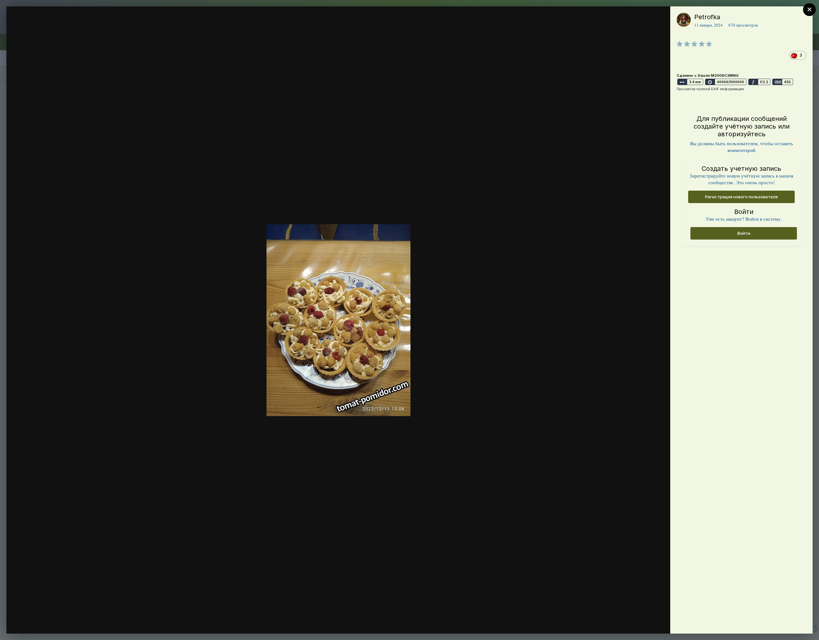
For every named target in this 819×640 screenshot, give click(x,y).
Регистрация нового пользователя (741, 196)
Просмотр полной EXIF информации (710, 89)
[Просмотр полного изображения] (659, 18)
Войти (743, 233)
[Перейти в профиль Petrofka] (684, 20)
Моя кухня (50, 29)
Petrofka (707, 17)
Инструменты (642, 622)
